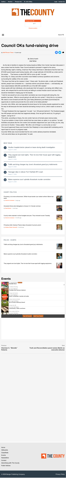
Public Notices (5, 465)
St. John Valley (28, 1)
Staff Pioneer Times (8, 52)
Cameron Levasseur (9, 200)
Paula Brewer (8, 208)
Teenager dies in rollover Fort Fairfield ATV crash (25, 172)
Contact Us (62, 1)
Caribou (3, 1)
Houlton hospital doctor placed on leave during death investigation (31, 147)
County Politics (10, 192)
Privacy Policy (60, 474)
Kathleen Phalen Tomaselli (11, 227)
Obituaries (4, 450)
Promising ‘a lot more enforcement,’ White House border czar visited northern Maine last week (28, 197)
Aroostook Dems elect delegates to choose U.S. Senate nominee (22, 206)
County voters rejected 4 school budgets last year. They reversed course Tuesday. (27, 215)
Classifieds (4, 452)
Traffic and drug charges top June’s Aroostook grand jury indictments (32, 164)
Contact (3, 460)
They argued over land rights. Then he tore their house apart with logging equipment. (34, 156)
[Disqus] (33, 376)
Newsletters (5, 458)
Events (3, 455)
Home (3, 447)
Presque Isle (18, 1)
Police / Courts (10, 240)
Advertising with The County (10, 463)
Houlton (10, 1)
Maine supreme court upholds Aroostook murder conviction (29, 179)
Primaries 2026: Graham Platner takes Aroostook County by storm (22, 225)
